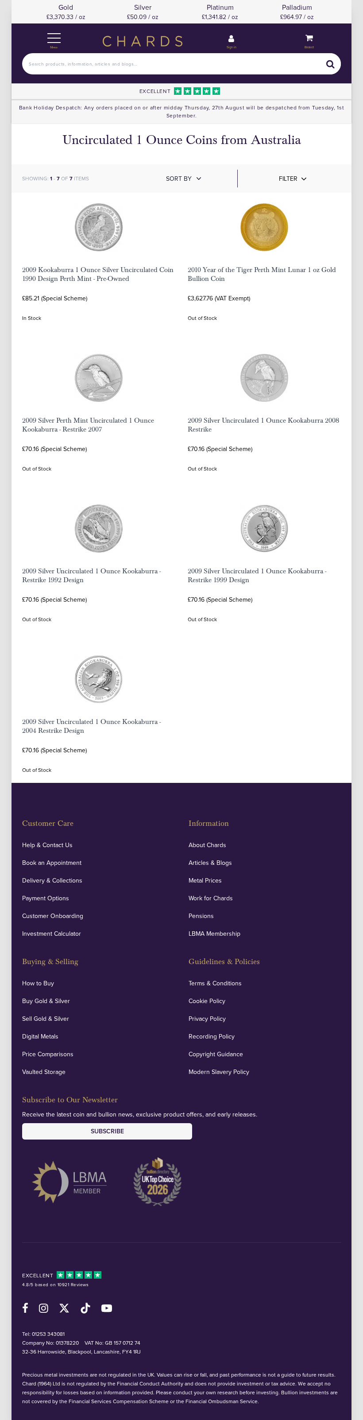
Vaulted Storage (44, 1071)
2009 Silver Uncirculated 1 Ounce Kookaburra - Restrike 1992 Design (91, 575)
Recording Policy (212, 1036)
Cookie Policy (207, 1000)
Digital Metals (40, 1036)
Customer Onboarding (52, 915)
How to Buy (38, 983)
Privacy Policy (207, 1018)
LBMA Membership (214, 933)
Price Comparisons (47, 1054)
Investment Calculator (51, 933)
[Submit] (330, 63)
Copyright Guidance (216, 1054)
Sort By (179, 178)
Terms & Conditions (215, 983)
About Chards (207, 844)
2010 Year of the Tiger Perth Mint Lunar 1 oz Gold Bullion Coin (262, 274)
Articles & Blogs (210, 862)
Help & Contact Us (47, 844)
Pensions (201, 915)
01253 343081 (48, 1334)
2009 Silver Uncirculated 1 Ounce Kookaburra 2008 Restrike (263, 425)
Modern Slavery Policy (219, 1071)
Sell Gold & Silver (45, 1018)
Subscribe (107, 1131)
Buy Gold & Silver (46, 1000)
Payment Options (45, 898)
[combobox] (181, 63)
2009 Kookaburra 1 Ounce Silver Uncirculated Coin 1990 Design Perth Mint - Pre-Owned (98, 274)
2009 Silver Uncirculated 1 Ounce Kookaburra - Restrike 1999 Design (257, 575)
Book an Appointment (51, 862)
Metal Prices (205, 880)
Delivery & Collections (52, 880)
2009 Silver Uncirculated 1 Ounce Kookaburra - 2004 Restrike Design (91, 726)
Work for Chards (211, 898)
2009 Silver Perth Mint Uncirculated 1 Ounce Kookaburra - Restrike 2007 (88, 425)
